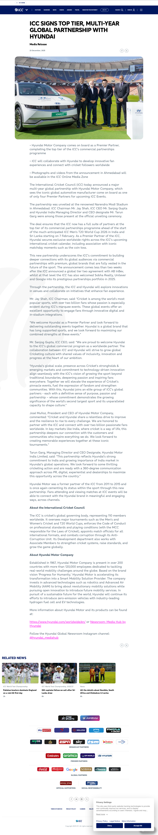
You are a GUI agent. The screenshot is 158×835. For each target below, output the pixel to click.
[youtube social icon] (76, 799)
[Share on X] (126, 51)
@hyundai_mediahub (44, 637)
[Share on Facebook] (122, 51)
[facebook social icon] (71, 799)
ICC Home (22, 3)
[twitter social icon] (87, 799)
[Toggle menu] (141, 10)
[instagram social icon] (81, 799)
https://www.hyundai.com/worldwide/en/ (58, 622)
